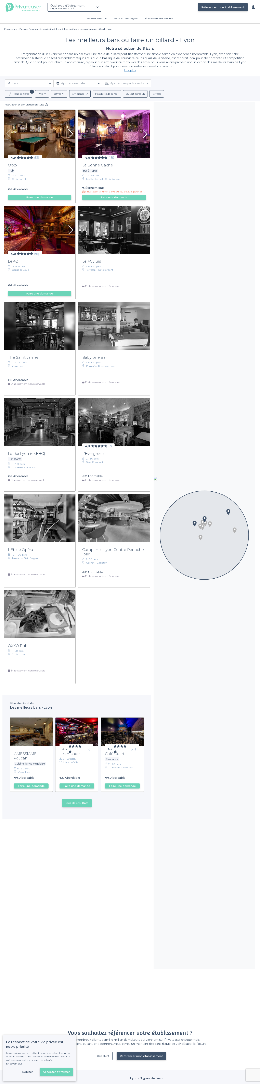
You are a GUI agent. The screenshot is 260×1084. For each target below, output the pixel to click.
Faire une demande (39, 197)
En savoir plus (14, 1063)
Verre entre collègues (126, 18)
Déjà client (103, 1055)
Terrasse (156, 93)
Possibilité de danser (106, 93)
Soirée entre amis (97, 18)
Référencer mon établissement (222, 7)
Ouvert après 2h (135, 93)
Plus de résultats (76, 803)
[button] (200, 537)
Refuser (27, 1071)
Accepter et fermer (56, 1071)
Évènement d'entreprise (159, 18)
